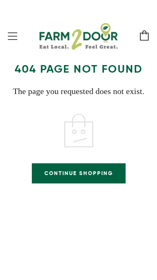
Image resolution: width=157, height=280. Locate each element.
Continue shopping (78, 173)
